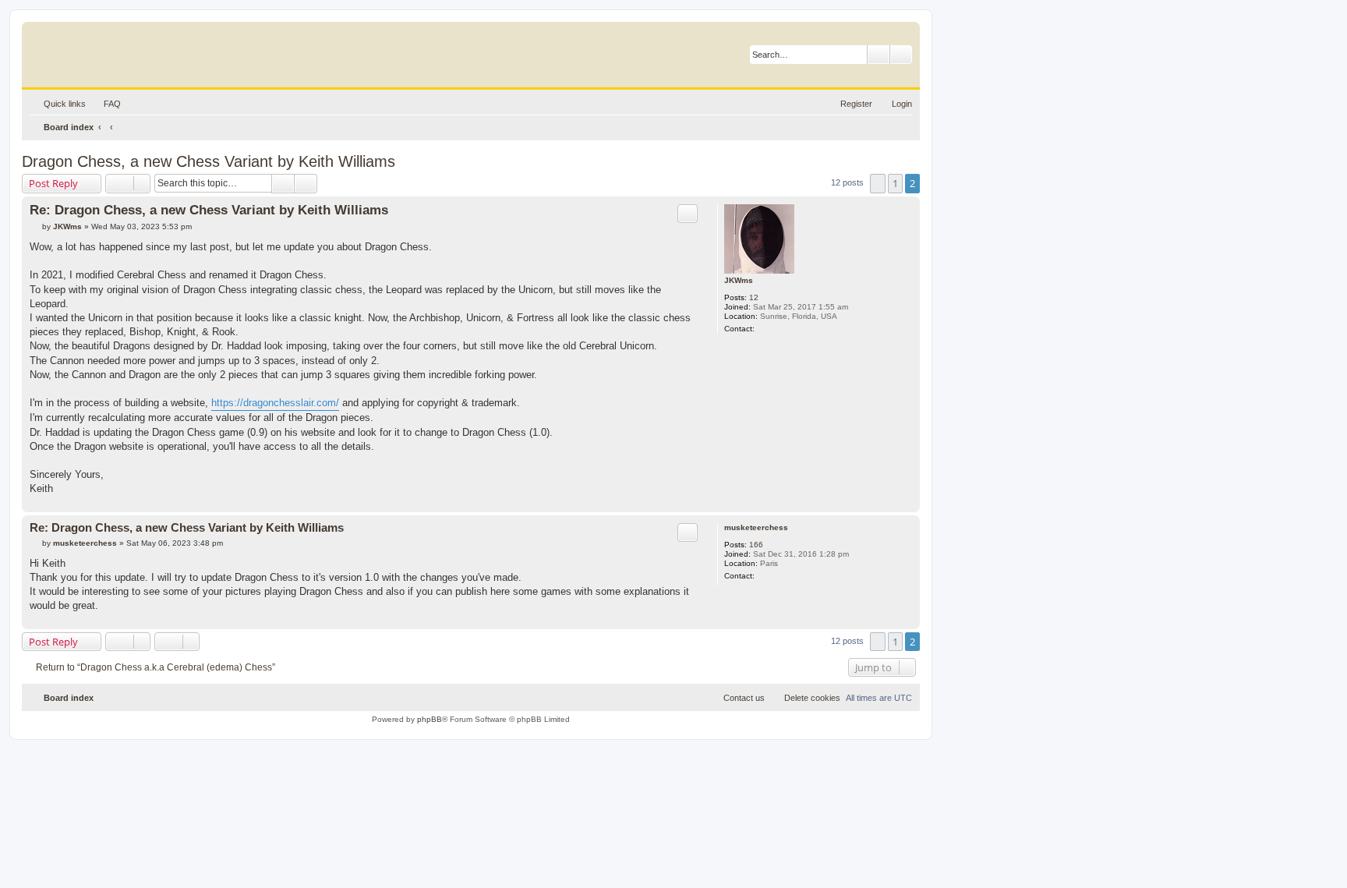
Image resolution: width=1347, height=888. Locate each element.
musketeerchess (756, 527)
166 (756, 544)
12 (753, 297)
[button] (878, 183)
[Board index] (105, 51)
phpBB (429, 719)
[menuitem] (105, 103)
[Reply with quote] (687, 213)
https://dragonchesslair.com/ (275, 403)
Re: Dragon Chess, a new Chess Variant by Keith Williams (209, 210)
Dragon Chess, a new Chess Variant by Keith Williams (208, 161)
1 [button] (895, 183)
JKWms (738, 280)
